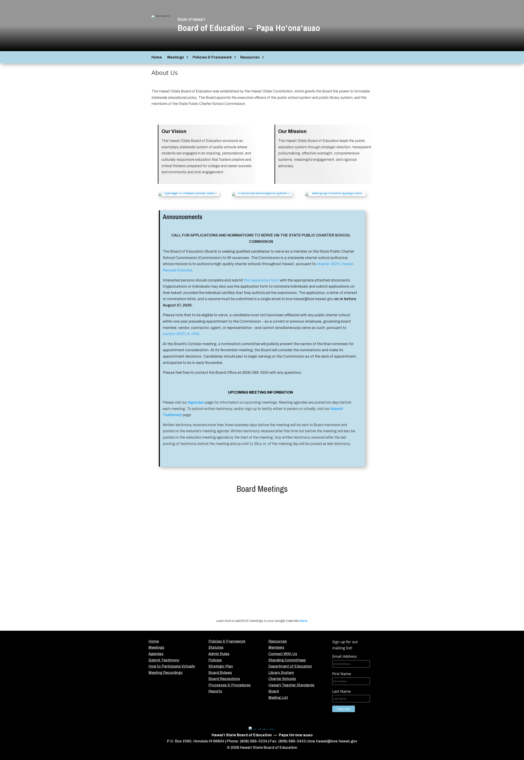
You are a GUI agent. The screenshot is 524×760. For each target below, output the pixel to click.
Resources (250, 57)
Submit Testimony (163, 660)
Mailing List (278, 698)
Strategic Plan (220, 666)
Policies (215, 660)
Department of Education (290, 666)
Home (153, 641)
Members (276, 647)
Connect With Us (282, 654)
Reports (215, 691)
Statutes (216, 647)
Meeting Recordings (165, 673)
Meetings (175, 57)
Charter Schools (282, 679)
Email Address (344, 656)
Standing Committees (287, 660)
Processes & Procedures (229, 685)
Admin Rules (218, 654)
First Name (341, 673)
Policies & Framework (212, 57)
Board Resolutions (224, 679)
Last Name (341, 691)
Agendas (196, 402)
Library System (281, 673)
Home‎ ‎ (157, 57)
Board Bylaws (220, 673)
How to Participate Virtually (171, 666)
